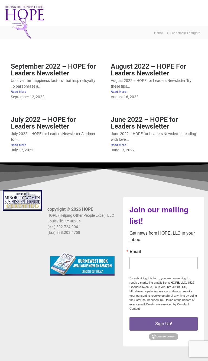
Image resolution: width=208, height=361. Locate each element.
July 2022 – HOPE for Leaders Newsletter (43, 123)
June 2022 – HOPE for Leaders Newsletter (144, 123)
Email (135, 251)
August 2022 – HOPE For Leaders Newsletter (148, 69)
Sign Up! (163, 323)
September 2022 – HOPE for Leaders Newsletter (53, 69)
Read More (18, 92)
